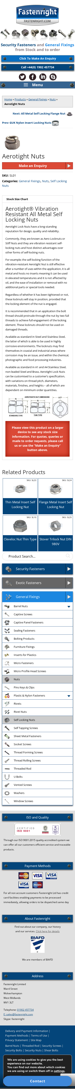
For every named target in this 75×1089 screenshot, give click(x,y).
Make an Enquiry (33, 165)
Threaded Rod (30, 1046)
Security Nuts (33, 1050)
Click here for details (48, 931)
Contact (37, 1080)
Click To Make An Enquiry (37, 58)
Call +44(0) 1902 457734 (37, 67)
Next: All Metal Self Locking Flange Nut (39, 113)
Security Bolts (13, 1050)
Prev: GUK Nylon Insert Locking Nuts (26, 123)
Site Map (36, 1040)
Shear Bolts (51, 1050)
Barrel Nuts (12, 1046)
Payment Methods (16, 1035)
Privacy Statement (16, 1040)
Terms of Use (39, 1035)
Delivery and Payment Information (26, 1031)
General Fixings (37, 99)
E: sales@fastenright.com (18, 1014)
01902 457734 (25, 1010)
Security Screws (51, 1046)
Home (8, 99)
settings (59, 1071)
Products (20, 99)
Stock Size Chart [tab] (17, 199)
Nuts (53, 99)
